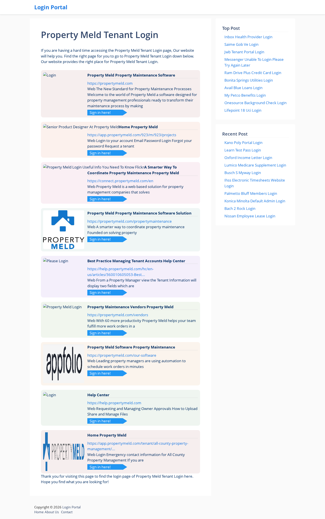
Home (39, 512)
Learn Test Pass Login (242, 150)
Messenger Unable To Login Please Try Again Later (254, 62)
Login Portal (50, 7)
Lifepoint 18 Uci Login (242, 110)
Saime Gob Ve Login (241, 44)
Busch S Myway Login (242, 172)
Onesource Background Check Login (255, 102)
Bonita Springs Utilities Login (248, 80)
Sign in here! (100, 112)
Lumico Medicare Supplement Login (255, 165)
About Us (52, 512)
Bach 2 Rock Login (239, 208)
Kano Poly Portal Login (243, 142)
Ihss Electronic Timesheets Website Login (254, 183)
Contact (67, 512)
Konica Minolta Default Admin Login (254, 200)
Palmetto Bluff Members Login (250, 193)
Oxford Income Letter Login (248, 157)
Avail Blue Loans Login (243, 87)
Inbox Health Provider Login (248, 36)
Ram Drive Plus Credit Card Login (252, 72)
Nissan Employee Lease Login (249, 215)
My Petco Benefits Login (245, 95)
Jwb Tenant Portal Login (244, 51)
